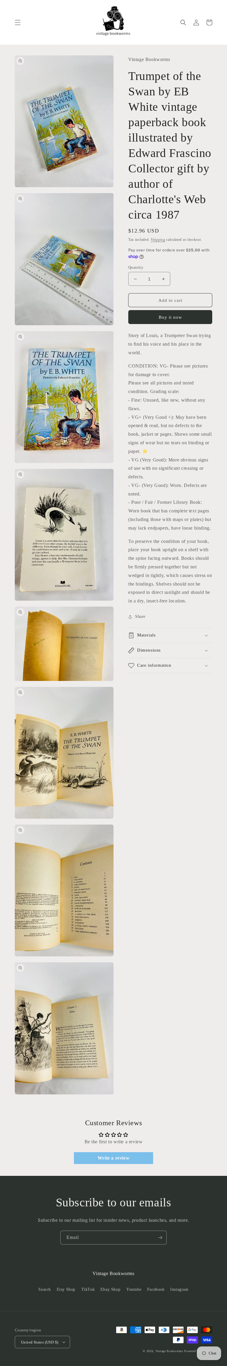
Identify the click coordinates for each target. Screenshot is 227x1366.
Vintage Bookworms (169, 1351)
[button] (17, 22)
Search (44, 1289)
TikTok (88, 1289)
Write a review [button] (113, 1157)
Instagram (179, 1289)
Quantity (135, 267)
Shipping (158, 240)
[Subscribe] (159, 1238)
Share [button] (140, 616)
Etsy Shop (66, 1289)
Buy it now (170, 317)
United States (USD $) (39, 1342)
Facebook (156, 1289)
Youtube (133, 1289)
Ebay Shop (110, 1289)
